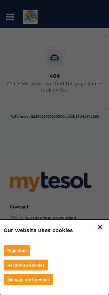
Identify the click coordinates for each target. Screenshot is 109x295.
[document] (54, 257)
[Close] (100, 227)
